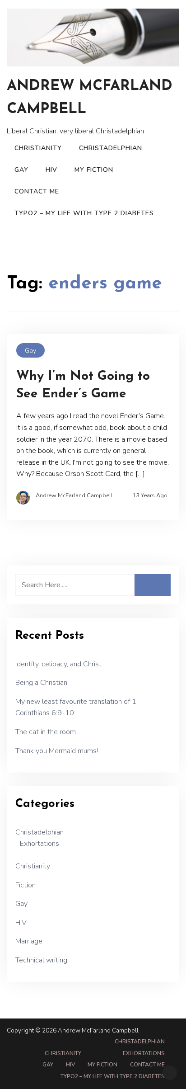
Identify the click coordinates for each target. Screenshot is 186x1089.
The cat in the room (45, 732)
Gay (21, 169)
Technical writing (41, 960)
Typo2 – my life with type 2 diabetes (84, 213)
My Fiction (93, 169)
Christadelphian (110, 148)
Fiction (25, 885)
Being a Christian (41, 683)
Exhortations (39, 844)
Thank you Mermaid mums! (56, 751)
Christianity (38, 148)
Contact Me (36, 191)
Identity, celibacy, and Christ (58, 664)
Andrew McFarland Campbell (89, 98)
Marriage (28, 941)
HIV (51, 169)
